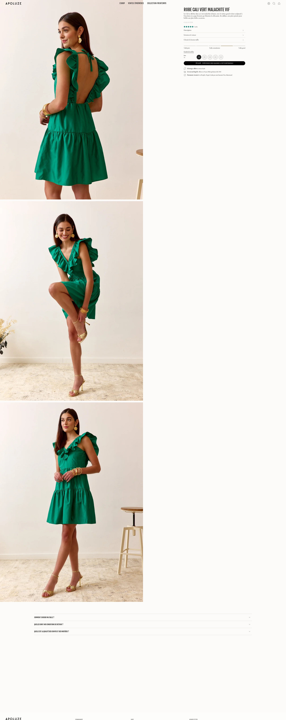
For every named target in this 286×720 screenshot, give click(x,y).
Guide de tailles (189, 52)
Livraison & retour (190, 35)
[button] (122, 3)
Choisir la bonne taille (191, 40)
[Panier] (279, 3)
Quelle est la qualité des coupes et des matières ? (51, 631)
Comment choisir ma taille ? (44, 617)
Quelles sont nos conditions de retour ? (48, 624)
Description (187, 30)
